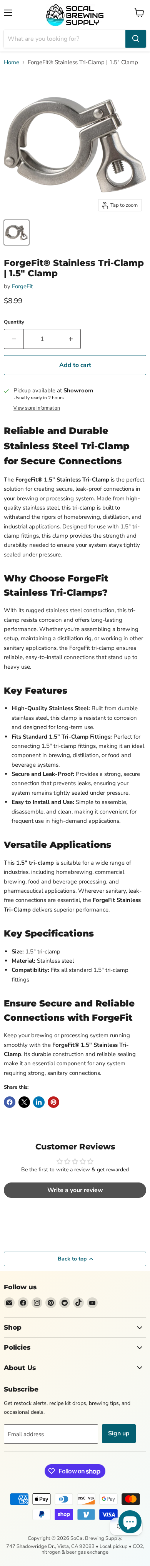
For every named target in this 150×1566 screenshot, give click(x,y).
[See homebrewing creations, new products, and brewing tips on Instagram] (37, 1302)
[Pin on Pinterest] (53, 1102)
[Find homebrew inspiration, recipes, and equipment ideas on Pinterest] (50, 1302)
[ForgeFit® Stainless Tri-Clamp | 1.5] (16, 232)
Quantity (14, 322)
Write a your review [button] (75, 1190)
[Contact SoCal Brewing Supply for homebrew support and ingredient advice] (9, 1302)
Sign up (119, 1433)
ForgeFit (22, 286)
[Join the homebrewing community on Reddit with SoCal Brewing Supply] (64, 1302)
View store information (36, 408)
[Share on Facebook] (9, 1102)
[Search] (135, 39)
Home (11, 62)
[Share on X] (24, 1102)
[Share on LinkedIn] (39, 1102)
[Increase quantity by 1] (71, 339)
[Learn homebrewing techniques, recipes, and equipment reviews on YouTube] (92, 1302)
